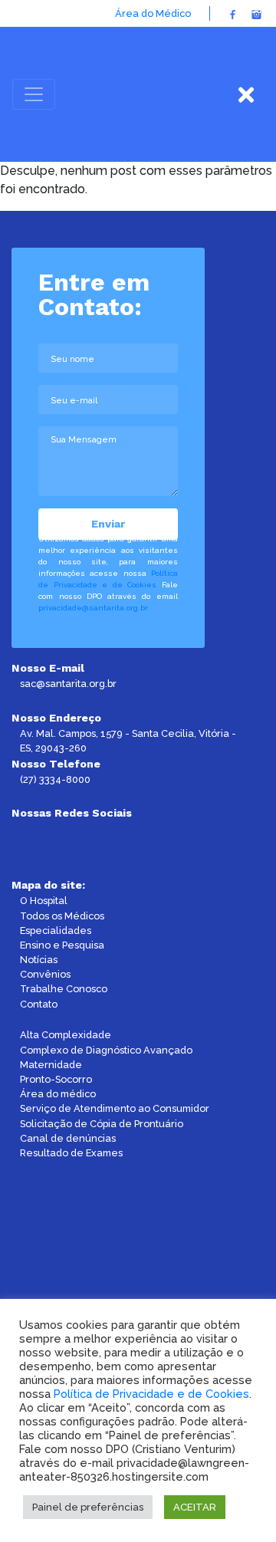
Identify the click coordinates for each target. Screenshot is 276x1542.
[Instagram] (256, 13)
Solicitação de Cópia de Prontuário (101, 1123)
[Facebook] (232, 13)
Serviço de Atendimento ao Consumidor (114, 1108)
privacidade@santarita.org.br (93, 607)
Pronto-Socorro (56, 1079)
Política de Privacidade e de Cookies (151, 1393)
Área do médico (58, 1094)
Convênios (45, 974)
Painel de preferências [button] (87, 1507)
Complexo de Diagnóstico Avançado (106, 1050)
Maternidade (51, 1064)
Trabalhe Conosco (63, 989)
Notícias (39, 959)
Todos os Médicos (62, 916)
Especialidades (55, 930)
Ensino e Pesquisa (62, 945)
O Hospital (43, 900)
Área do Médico (153, 13)
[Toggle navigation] (33, 94)
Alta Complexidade (65, 1035)
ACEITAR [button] (194, 1507)
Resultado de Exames (71, 1153)
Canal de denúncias (68, 1138)
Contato (39, 1004)
